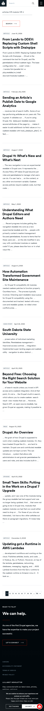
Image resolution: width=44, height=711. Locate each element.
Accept (28, 706)
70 (37, 593)
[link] (14, 642)
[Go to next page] (40, 593)
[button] (39, 706)
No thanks (14, 706)
